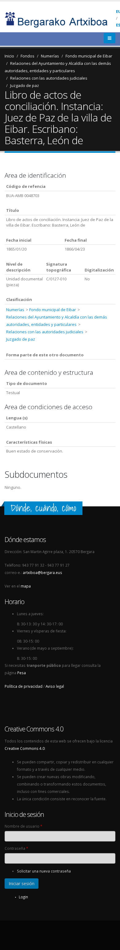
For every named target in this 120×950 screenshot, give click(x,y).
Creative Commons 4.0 (25, 748)
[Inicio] (60, 19)
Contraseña (16, 848)
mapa (26, 586)
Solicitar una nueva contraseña (44, 871)
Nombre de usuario (23, 826)
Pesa (21, 672)
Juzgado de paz (24, 85)
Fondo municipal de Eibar (89, 56)
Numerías (50, 56)
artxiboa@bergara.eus (42, 572)
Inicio (9, 56)
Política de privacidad (23, 686)
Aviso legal (55, 686)
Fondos (27, 56)
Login (23, 896)
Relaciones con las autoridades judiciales (48, 78)
